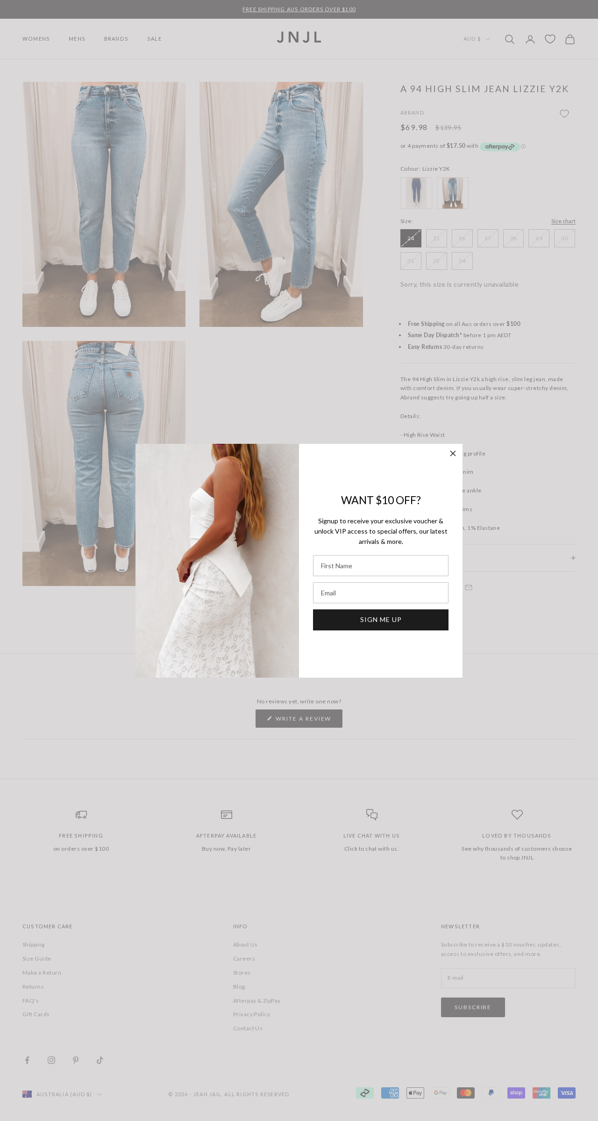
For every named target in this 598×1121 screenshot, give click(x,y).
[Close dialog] (453, 453)
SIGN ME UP (381, 619)
